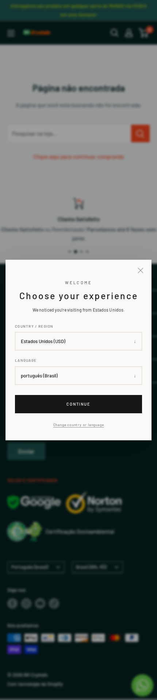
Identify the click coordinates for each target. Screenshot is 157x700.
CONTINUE (78, 404)
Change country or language (78, 424)
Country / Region (34, 326)
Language (26, 360)
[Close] (140, 270)
